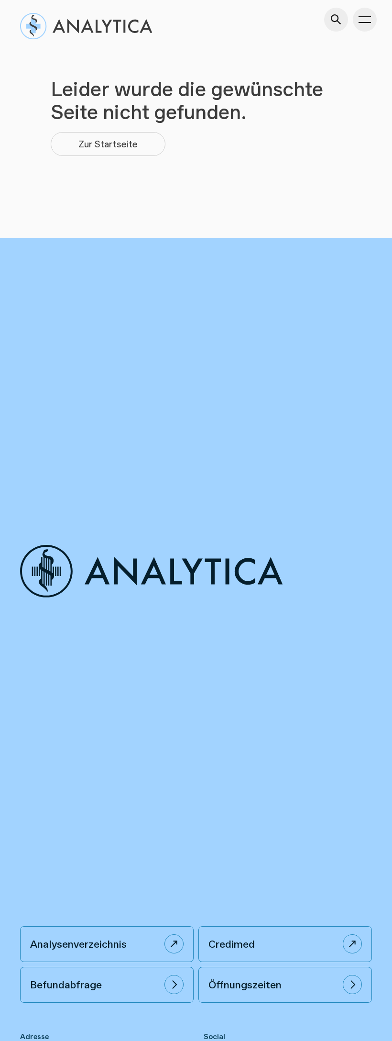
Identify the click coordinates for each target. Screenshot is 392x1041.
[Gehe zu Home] (86, 26)
